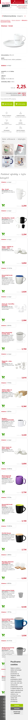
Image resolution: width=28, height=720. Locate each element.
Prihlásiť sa (20, 2)
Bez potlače (8, 104)
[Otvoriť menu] (26, 2)
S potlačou (21, 104)
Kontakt (5, 716)
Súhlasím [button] (16, 705)
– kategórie (13, 16)
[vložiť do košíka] (3, 205)
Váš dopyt (5, 699)
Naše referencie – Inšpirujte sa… (13, 140)
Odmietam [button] (17, 708)
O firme (5, 708)
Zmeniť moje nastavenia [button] (16, 712)
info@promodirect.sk (22, 6)
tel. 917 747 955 (22, 8)
